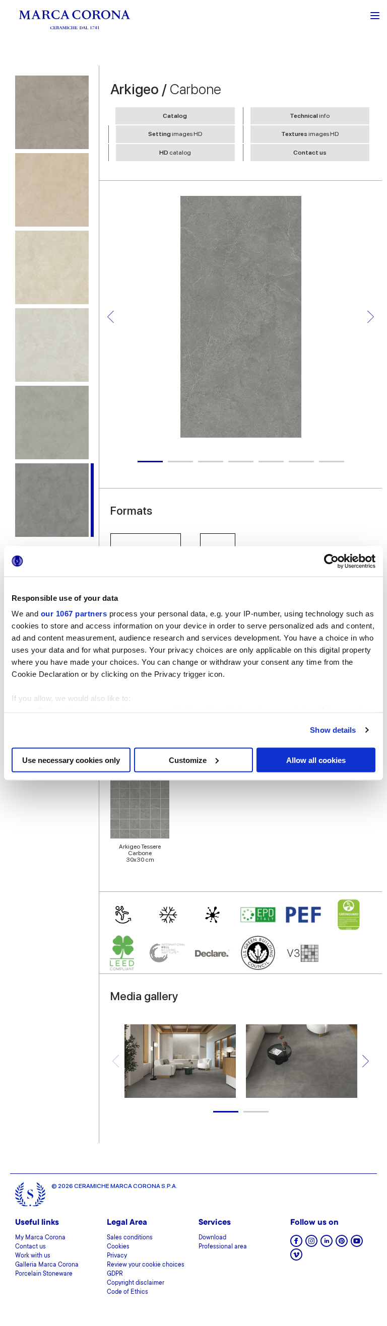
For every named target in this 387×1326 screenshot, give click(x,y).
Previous (110, 316)
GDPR (115, 1274)
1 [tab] (150, 461)
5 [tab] (271, 461)
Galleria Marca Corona (47, 1265)
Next (370, 316)
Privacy (117, 1256)
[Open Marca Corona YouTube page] (357, 1244)
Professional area (223, 1246)
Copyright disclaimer (135, 1283)
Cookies (118, 1246)
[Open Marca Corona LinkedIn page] (326, 1244)
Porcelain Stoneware (44, 1274)
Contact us (310, 152)
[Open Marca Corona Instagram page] (311, 1244)
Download (212, 1237)
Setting (175, 133)
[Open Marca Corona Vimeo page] (296, 1258)
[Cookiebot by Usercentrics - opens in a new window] (331, 561)
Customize (188, 759)
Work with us (32, 1256)
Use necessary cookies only (71, 759)
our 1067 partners (74, 613)
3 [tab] (210, 461)
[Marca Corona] (74, 19)
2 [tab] (180, 461)
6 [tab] (301, 461)
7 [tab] (331, 461)
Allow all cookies (316, 759)
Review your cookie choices (145, 1265)
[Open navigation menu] (375, 14)
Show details (333, 730)
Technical (310, 115)
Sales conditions (130, 1237)
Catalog (175, 115)
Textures (310, 133)
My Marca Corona (40, 1237)
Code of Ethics (127, 1292)
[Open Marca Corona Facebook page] (296, 1244)
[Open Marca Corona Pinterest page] (342, 1244)
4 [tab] (240, 461)
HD (175, 152)
